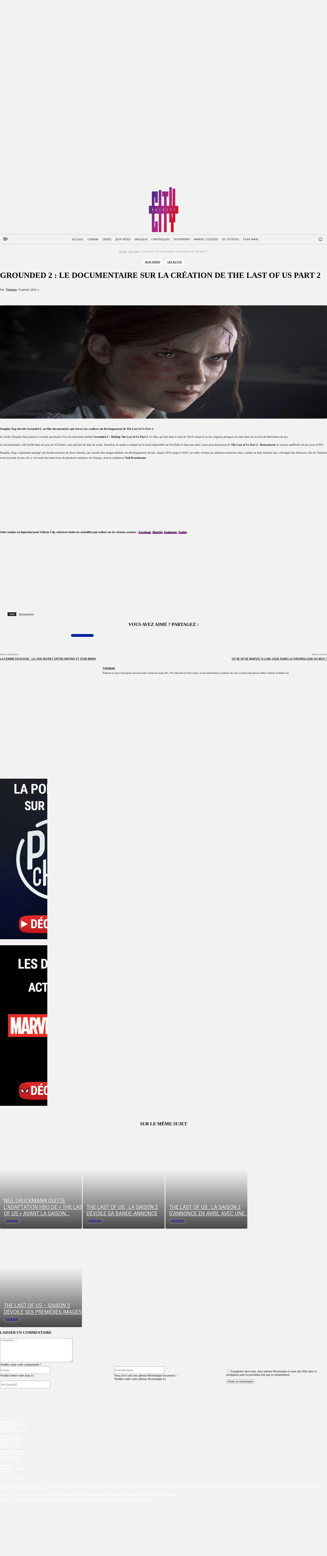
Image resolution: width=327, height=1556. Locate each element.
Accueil (123, 251)
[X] (51, 296)
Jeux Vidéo (134, 251)
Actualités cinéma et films (13, 1424)
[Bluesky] (17, 188)
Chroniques (6, 1465)
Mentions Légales (44, 1494)
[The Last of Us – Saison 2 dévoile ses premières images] (41, 1278)
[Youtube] (38, 188)
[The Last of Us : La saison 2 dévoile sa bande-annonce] (124, 1179)
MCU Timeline (167, 1494)
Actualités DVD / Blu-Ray (13, 1430)
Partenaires (135, 1494)
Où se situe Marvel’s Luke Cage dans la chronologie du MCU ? (279, 659)
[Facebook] (2, 188)
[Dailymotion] (31, 188)
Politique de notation (98, 1494)
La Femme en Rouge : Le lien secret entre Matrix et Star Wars (48, 659)
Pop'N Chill (150, 1494)
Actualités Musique (10, 1439)
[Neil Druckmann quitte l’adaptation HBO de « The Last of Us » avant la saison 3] (41, 1179)
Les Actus (174, 262)
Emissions (5, 1471)
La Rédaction (7, 1474)
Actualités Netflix (9, 1456)
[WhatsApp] (65, 296)
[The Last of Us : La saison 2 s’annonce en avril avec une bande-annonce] (206, 1179)
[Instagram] (24, 188)
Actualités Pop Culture (12, 1421)
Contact (27, 1494)
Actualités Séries (9, 1427)
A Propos (16, 1494)
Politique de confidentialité (70, 1494)
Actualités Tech (8, 1445)
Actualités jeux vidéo (11, 1436)
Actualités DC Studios (11, 1453)
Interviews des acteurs (11, 1468)
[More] (78, 296)
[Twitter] (9, 188)
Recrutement (119, 1494)
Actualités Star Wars (11, 1460)
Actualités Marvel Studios (13, 1450)
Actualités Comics (9, 1442)
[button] (320, 239)
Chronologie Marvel (11, 1477)
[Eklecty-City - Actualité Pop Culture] (163, 209)
